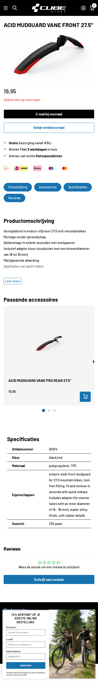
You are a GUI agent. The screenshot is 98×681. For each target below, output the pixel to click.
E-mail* (9, 639)
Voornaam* (11, 627)
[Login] (83, 7)
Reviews (14, 198)
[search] (15, 8)
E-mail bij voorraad (49, 114)
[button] (93, 362)
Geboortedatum (13, 651)
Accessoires (48, 187)
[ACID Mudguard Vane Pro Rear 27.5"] (49, 344)
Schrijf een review (49, 579)
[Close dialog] (92, 613)
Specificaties (77, 187)
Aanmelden (26, 665)
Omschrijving (17, 187)
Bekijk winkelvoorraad (49, 127)
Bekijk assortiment (6, 8)
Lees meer (12, 281)
